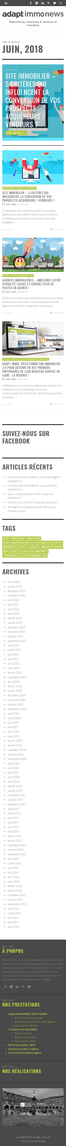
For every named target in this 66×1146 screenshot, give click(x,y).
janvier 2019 (15, 745)
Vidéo (24, 555)
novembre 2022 (17, 595)
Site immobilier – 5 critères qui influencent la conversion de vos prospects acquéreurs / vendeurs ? (28, 196)
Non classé (10, 551)
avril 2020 (13, 681)
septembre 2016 (17, 854)
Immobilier (13, 188)
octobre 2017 (15, 799)
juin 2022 (13, 600)
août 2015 (13, 908)
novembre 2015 (17, 895)
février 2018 (15, 786)
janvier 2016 (15, 890)
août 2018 (13, 763)
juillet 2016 (14, 863)
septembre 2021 (17, 640)
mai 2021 (13, 659)
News (5, 188)
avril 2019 (13, 731)
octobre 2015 (15, 899)
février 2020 (15, 686)
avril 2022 (13, 609)
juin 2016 (13, 867)
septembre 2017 (17, 804)
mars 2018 (14, 781)
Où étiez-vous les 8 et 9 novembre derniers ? (33, 502)
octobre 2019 (15, 704)
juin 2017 (13, 817)
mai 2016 (13, 872)
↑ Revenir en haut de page (33, 1141)
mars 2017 (14, 831)
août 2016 (13, 858)
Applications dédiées (26, 1025)
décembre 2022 (16, 591)
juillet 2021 (14, 650)
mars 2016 (14, 881)
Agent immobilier (29, 359)
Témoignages (11, 555)
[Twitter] (54, 3)
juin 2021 (13, 654)
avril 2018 (13, 777)
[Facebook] (31, 3)
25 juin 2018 (22, 292)
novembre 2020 (17, 677)
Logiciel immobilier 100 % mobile (27, 1013)
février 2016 (15, 886)
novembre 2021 (17, 631)
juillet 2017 (14, 813)
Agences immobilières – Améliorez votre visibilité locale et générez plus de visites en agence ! (31, 284)
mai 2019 (13, 727)
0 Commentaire (58, 229)
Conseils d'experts (28, 188)
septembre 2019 (17, 709)
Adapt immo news (29, 538)
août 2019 (13, 713)
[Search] (6, 3)
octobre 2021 (15, 636)
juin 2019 (13, 722)
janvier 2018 (15, 790)
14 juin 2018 (22, 379)
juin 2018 (13, 768)
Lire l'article (6, 230)
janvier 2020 (15, 690)
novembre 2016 (17, 845)
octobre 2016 (15, 849)
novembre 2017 (17, 795)
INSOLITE (23, 547)
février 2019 (15, 740)
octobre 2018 (15, 754)
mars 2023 (14, 581)
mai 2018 (13, 772)
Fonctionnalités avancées (29, 1017)
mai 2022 (13, 604)
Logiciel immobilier (11, 359)
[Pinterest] (48, 3)
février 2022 (15, 618)
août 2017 (13, 808)
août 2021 (13, 645)
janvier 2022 (15, 622)
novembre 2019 (17, 700)
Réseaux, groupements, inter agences (35, 1021)
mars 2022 (14, 613)
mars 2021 (14, 668)
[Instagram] (37, 3)
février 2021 (15, 672)
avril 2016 (13, 877)
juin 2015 (13, 917)
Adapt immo (10, 538)
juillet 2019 (14, 718)
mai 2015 (13, 922)
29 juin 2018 (22, 204)
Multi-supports (23, 1033)
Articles (31, 543)
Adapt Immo (11, 204)
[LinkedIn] (43, 3)
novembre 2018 (17, 749)
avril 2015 (13, 926)
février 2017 (15, 836)
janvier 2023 (15, 586)
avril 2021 (13, 663)
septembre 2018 (17, 758)
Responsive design (25, 1037)
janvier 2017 (15, 840)
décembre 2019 (16, 695)
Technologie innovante (33, 551)
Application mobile (25, 1041)
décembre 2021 (16, 627)
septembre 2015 (17, 904)
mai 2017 (13, 822)
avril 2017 (13, 827)
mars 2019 (14, 736)
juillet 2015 (14, 913)
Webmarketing (27, 275)
